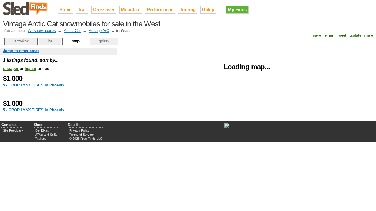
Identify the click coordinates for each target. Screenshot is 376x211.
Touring (188, 9)
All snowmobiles (42, 30)
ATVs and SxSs (46, 134)
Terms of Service (81, 134)
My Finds (237, 9)
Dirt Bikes (42, 130)
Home (65, 9)
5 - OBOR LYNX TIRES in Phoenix (33, 85)
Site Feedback (13, 130)
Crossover (104, 9)
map (75, 40)
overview (21, 40)
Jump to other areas (21, 51)
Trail (82, 9)
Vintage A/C (99, 30)
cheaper (11, 68)
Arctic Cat (72, 30)
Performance (160, 9)
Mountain (130, 9)
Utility (208, 9)
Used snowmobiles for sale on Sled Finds (26, 8)
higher (30, 68)
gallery (104, 40)
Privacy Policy (79, 130)
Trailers (40, 138)
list (50, 40)
